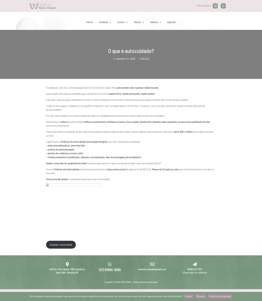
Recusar (201, 296)
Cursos (121, 22)
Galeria (154, 22)
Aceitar (188, 296)
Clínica (137, 22)
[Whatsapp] (223, 6)
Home (89, 22)
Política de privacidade (220, 296)
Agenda (171, 22)
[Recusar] (258, 296)
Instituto (103, 22)
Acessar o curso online (61, 244)
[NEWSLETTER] (195, 264)
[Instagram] (215, 6)
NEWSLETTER (194, 269)
